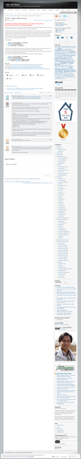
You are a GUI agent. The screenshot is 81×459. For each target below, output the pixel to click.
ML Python (60, 228)
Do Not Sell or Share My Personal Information (23, 452)
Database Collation (38, 88)
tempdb (60, 236)
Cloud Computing (62, 182)
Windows (60, 216)
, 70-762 (63, 29)
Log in (58, 427)
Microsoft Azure (60, 156)
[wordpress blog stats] (57, 329)
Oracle (59, 197)
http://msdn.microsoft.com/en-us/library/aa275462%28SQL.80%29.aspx (25, 66)
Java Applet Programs (61, 57)
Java (59, 190)
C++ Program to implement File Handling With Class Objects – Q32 (36, 182)
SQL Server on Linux (59, 75)
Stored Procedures (62, 234)
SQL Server (60, 207)
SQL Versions (24, 9)
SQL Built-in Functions (63, 272)
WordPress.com (60, 432)
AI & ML (58, 146)
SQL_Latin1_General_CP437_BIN (27, 89)
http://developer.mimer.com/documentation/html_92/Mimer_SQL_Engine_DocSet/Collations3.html (29, 68)
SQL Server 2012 (64, 69)
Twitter (67, 16)
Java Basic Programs (63, 57)
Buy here (64, 20)
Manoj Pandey (7, 99)
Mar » (59, 97)
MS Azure (57, 9)
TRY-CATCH (65, 77)
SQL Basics (60, 270)
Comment (47, 175)
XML (59, 78)
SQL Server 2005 (62, 245)
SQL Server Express (62, 260)
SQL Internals (32, 9)
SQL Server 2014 (62, 250)
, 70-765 (62, 30)
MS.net (59, 195)
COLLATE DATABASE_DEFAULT (18, 88)
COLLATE (9, 88)
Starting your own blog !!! (62, 394)
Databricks (70, 49)
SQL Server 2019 (62, 255)
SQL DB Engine (18, 15)
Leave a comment (48, 20)
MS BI (38, 9)
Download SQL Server (66, 51)
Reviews (60, 202)
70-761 (59, 29)
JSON (64, 61)
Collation (26, 88)
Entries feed (59, 428)
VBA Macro (60, 212)
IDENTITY (73, 54)
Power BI (60, 171)
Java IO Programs (65, 60)
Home (5, 10)
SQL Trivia (60, 277)
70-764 (59, 30)
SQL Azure (60, 243)
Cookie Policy (31, 456)
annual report (58, 46)
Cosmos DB (61, 161)
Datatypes (60, 221)
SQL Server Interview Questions (68, 74)
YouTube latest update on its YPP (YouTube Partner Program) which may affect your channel (66, 392)
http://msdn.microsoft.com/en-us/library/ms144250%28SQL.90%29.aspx (27, 64)
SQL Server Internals (61, 219)
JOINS (59, 226)
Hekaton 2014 (68, 54)
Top (75, 452)
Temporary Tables (59, 77)
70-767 (60, 31)
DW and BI (60, 168)
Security (60, 204)
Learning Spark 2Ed (60, 25)
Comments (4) (49, 92)
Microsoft (60, 193)
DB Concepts (61, 222)
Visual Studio (61, 214)
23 (59, 96)
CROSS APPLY (65, 49)
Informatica (60, 188)
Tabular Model (61, 175)
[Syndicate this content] (55, 373)
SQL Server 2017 (61, 73)
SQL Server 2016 (67, 71)
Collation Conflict (31, 88)
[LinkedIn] (71, 37)
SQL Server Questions (61, 240)
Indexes (60, 224)
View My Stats (62, 329)
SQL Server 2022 (62, 257)
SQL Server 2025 (62, 258)
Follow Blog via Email (60, 435)
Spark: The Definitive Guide (61, 24)
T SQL (58, 262)
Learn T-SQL (10, 9)
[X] (67, 37)
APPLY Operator (73, 46)
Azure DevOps (61, 159)
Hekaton (62, 54)
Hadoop (60, 151)
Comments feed (60, 430)
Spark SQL (17, 9)
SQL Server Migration (63, 231)
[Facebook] (58, 37)
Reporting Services (62, 173)
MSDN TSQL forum (64, 64)
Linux (59, 192)
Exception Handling (60, 52)
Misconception (61, 267)
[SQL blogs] (63, 140)
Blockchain (60, 178)
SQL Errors (60, 274)
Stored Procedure (69, 75)
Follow (57, 441)
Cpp (59, 49)
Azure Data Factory (62, 158)
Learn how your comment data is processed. (30, 178)
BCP (63, 47)
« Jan (56, 97)
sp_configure (61, 68)
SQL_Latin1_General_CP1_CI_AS (13, 89)
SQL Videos (51, 9)
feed (60, 16)
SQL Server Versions (61, 241)
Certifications (61, 180)
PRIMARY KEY (63, 66)
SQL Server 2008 (62, 246)
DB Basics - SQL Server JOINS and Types (66, 287)
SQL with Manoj (12, 5)
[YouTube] (62, 37)
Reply (50, 95)
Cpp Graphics (61, 185)
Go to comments (39, 20)
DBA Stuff (12, 15)
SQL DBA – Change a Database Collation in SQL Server (18, 181)
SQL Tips (60, 275)
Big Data (58, 148)
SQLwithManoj (61, 209)
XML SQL (63, 78)
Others (63, 9)
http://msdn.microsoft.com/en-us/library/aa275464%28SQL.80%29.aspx (27, 67)
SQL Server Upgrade (62, 233)
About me (68, 9)
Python (67, 66)
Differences (60, 263)
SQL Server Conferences (62, 217)
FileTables (67, 52)
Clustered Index (67, 47)
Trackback (18, 92)
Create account (60, 425)
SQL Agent (66, 68)
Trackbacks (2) (42, 92)
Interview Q (44, 9)
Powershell (60, 199)
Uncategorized (61, 211)
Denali (57, 51)
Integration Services (62, 170)
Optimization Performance (64, 268)
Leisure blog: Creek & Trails (63, 373)
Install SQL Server (68, 55)
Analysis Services (62, 166)
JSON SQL (69, 61)
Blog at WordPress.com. (9, 452)
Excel (74, 50)
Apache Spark (65, 46)
